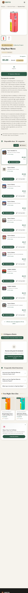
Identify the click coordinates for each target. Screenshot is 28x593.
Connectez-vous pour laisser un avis (13, 337)
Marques (3, 6)
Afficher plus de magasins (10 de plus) (15, 322)
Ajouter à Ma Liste (15, 74)
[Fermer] (25, 425)
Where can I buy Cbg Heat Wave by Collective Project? (11, 380)
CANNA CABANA (11, 269)
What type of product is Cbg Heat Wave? (13, 386)
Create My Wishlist (14, 436)
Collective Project (11, 6)
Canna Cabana (11, 167)
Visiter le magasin (15, 162)
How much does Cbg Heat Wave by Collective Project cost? (11, 373)
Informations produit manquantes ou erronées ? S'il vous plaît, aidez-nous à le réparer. (14, 134)
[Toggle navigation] (24, 2)
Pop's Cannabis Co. (12, 150)
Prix (17, 145)
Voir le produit (21, 179)
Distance (23, 145)
